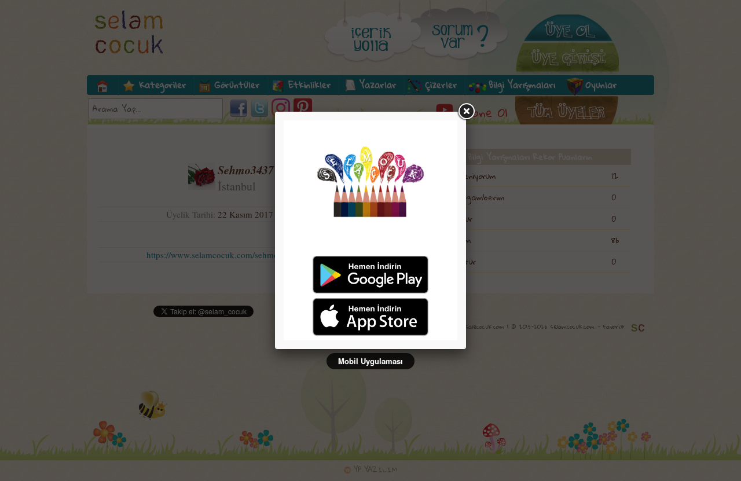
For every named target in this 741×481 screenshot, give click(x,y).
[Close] (466, 111)
